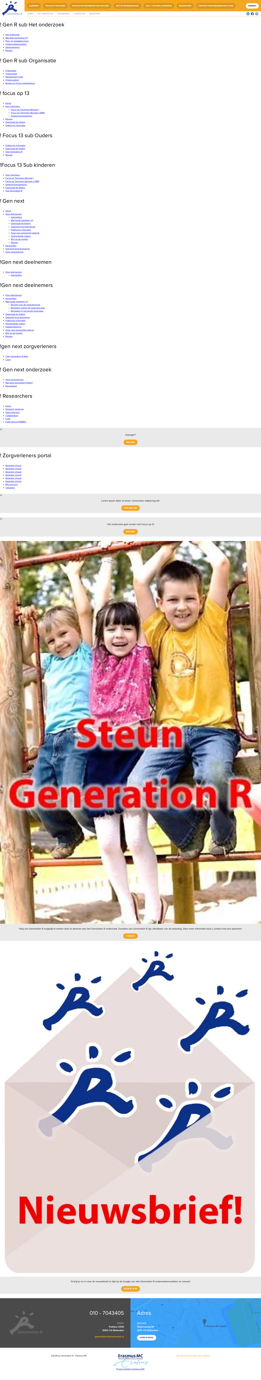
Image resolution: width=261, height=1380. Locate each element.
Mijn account (11, 484)
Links (7, 419)
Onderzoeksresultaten (16, 44)
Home (30, 14)
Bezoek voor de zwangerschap (25, 305)
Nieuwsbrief (11, 386)
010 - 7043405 (107, 1313)
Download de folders (15, 122)
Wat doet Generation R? (16, 38)
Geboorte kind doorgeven (23, 227)
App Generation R (13, 152)
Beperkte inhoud (13, 465)
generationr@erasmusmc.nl (109, 1336)
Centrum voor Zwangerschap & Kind (215, 6)
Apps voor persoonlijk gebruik (25, 233)
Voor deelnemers (13, 214)
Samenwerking (12, 47)
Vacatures (94, 14)
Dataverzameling (13, 327)
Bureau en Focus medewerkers (20, 83)
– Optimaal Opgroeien (159, 6)
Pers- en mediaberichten (17, 41)
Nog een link (130, 508)
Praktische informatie (15, 125)
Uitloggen (10, 488)
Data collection (12, 412)
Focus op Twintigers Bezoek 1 (25, 109)
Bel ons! (130, 442)
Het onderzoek (45, 14)
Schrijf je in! (130, 1289)
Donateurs (79, 14)
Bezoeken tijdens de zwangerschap (28, 308)
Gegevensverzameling (21, 116)
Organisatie (64, 14)
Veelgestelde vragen (21, 236)
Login (8, 359)
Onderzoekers (12, 80)
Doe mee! (130, 532)
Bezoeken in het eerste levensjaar (27, 311)
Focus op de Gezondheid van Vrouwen (90, 6)
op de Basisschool (127, 6)
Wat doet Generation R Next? (19, 383)
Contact (252, 6)
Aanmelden (16, 217)
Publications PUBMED (15, 422)
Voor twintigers (12, 106)
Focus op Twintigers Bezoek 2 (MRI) (28, 113)
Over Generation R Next (16, 356)
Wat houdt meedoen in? (22, 220)
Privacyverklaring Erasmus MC (130, 1369)
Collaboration (11, 415)
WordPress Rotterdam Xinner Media (193, 1356)
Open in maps (146, 1337)
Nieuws (9, 50)
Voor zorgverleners (14, 252)
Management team (14, 77)
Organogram (11, 74)
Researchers (185, 6)
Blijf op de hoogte (19, 239)
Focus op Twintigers (55, 6)
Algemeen (33, 6)
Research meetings (14, 409)
